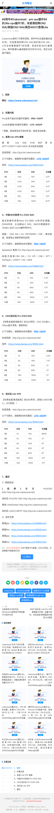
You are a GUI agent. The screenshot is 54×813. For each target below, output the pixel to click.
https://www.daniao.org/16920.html (25, 165)
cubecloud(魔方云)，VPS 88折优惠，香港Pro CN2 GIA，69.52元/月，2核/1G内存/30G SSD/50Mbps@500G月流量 (14, 712)
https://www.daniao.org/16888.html (25, 266)
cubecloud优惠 (23, 590)
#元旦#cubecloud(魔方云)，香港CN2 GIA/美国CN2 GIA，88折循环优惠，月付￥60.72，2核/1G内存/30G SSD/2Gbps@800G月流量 (14, 745)
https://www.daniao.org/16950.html (25, 422)
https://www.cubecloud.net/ (22, 100)
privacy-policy (40, 807)
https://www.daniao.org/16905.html (25, 344)
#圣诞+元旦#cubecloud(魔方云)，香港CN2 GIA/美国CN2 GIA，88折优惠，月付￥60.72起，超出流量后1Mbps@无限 (40, 745)
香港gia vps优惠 (16, 595)
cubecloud (8, 590)
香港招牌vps (26, 600)
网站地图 (31, 807)
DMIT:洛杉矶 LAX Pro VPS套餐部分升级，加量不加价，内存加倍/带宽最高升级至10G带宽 (40, 613)
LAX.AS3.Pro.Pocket (33, 801)
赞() (16, 31)
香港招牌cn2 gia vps (35, 595)
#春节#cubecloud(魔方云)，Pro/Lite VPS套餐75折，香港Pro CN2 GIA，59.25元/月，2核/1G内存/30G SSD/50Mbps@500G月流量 (40, 712)
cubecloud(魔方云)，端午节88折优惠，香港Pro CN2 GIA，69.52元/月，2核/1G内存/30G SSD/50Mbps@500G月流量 (40, 679)
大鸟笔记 (27, 3)
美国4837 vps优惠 (41, 590)
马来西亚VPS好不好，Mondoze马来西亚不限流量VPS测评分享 (13, 612)
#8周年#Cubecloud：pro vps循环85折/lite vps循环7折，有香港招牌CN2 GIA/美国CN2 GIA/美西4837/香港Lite (25, 23)
